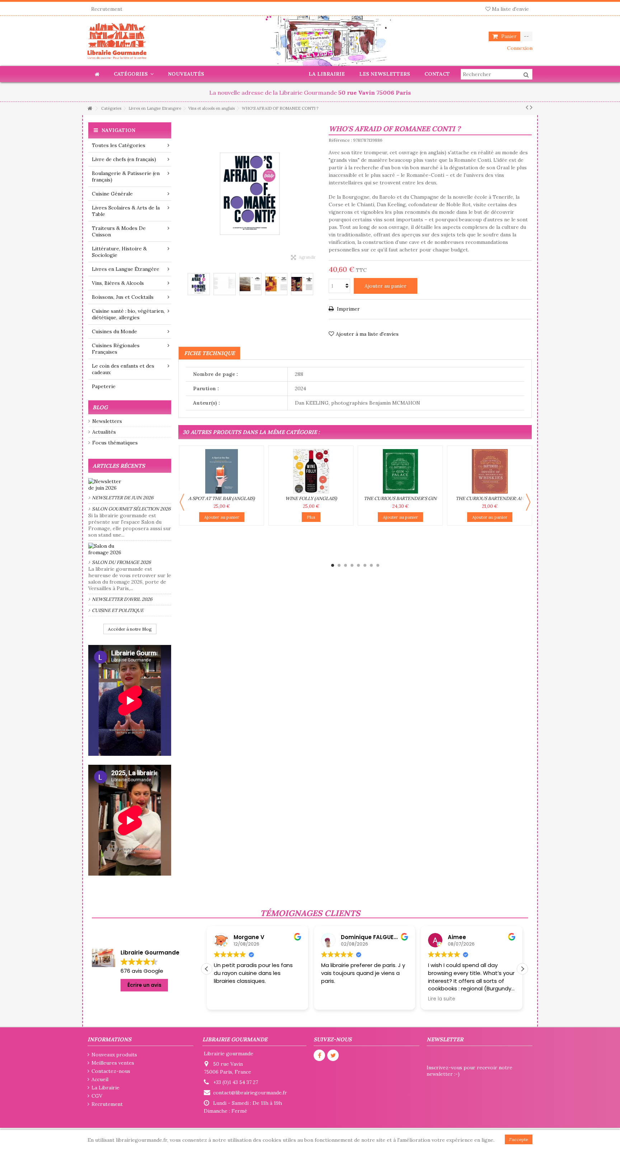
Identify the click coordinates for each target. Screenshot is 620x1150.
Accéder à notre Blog (130, 629)
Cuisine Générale (112, 193)
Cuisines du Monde (114, 331)
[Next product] (531, 107)
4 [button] (352, 565)
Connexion (519, 48)
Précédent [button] (181, 194)
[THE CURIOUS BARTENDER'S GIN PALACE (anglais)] (400, 471)
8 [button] (377, 565)
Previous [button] (181, 502)
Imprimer (347, 309)
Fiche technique (209, 353)
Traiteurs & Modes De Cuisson (119, 231)
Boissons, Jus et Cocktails (123, 297)
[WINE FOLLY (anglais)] (311, 471)
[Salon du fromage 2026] (129, 549)
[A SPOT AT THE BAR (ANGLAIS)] (221, 471)
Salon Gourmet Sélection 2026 (131, 509)
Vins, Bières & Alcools (118, 283)
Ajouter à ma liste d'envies (367, 334)
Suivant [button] (317, 194)
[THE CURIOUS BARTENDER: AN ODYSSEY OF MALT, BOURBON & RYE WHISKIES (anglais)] (490, 471)
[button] (522, 968)
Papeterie (104, 386)
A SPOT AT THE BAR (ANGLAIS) (221, 498)
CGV (96, 1096)
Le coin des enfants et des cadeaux (123, 369)
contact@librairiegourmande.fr (250, 1092)
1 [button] (332, 565)
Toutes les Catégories (118, 145)
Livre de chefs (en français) (124, 159)
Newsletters (107, 421)
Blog (100, 407)
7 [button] (371, 565)
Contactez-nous (110, 1071)
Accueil (99, 1079)
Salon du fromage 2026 (121, 562)
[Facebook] (319, 1055)
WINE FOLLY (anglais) (311, 498)
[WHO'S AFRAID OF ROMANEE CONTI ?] (199, 284)
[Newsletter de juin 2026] (129, 484)
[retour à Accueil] (90, 108)
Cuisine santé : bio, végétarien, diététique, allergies (128, 314)
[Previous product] (527, 107)
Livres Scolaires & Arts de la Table (126, 210)
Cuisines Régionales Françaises (116, 348)
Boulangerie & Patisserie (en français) (126, 176)
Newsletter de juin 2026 (123, 498)
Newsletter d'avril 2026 (122, 599)
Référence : (340, 140)
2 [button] (339, 565)
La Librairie (105, 1087)
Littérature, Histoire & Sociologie (119, 251)
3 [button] (345, 565)
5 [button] (358, 565)
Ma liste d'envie (509, 9)
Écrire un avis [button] (144, 985)
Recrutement (106, 9)
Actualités (104, 432)
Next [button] (528, 502)
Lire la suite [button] (334, 999)
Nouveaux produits (114, 1054)
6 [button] (364, 565)
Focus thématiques (115, 442)
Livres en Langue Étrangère (125, 269)
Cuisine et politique (118, 610)
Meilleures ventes (112, 1063)
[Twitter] (333, 1055)
